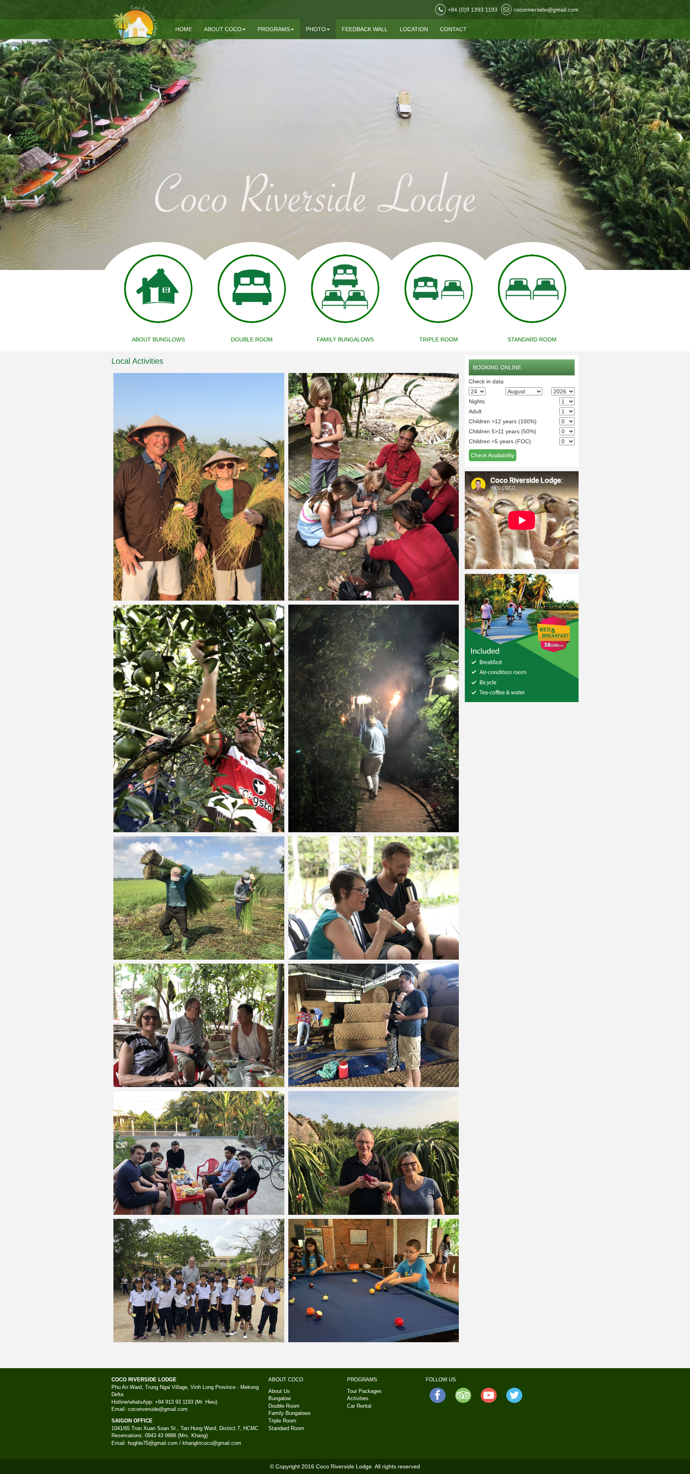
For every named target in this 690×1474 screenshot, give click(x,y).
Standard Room (286, 1428)
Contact (453, 29)
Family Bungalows (289, 1413)
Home (183, 29)
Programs (274, 29)
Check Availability (492, 455)
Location (414, 29)
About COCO (223, 29)
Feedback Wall (365, 29)
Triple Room (282, 1421)
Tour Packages (364, 1391)
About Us (279, 1391)
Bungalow (279, 1398)
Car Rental (359, 1406)
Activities (358, 1398)
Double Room (283, 1406)
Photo (316, 29)
